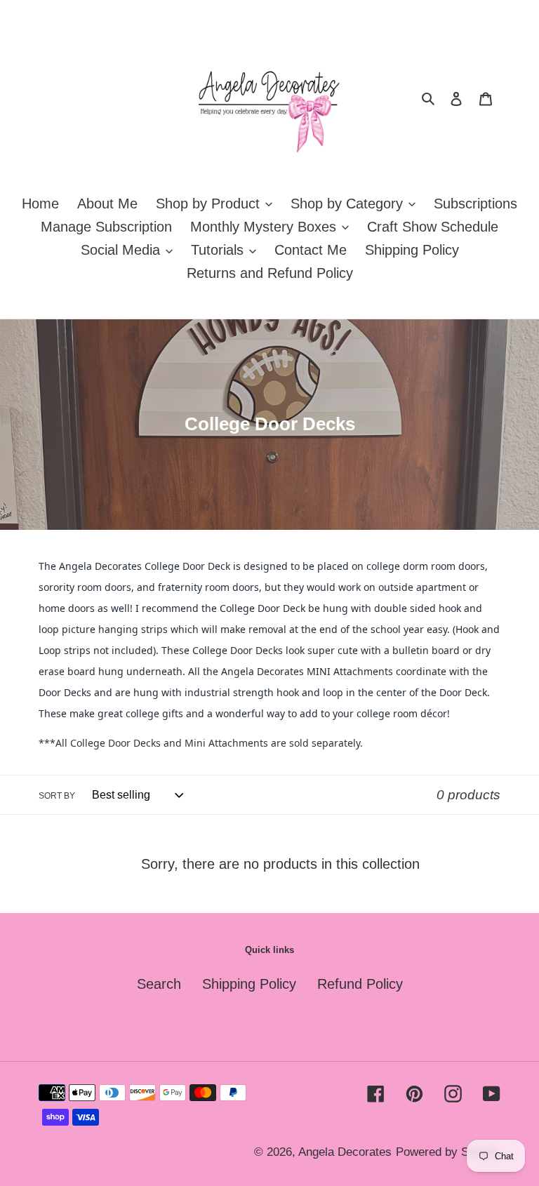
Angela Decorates (345, 1152)
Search (159, 984)
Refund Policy (360, 984)
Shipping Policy (249, 984)
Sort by (57, 796)
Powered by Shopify (448, 1152)
